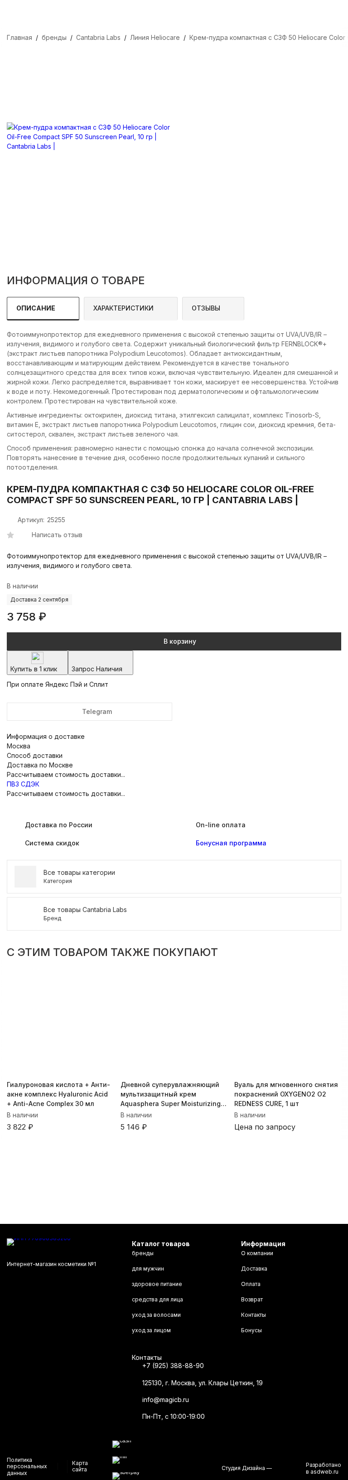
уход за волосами (156, 1314)
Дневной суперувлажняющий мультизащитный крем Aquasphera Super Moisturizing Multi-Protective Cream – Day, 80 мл (172, 1094)
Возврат (252, 1299)
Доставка (254, 1268)
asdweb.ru (324, 1471)
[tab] (43, 308)
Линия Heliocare (155, 37)
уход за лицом (151, 1330)
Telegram (97, 711)
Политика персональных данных (27, 1466)
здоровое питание (157, 1284)
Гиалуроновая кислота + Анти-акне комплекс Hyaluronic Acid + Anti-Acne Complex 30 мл (58, 1094)
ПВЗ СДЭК (23, 784)
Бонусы (251, 1330)
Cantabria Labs (98, 37)
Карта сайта (80, 1466)
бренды (54, 37)
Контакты (253, 1314)
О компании (257, 1253)
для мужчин (148, 1268)
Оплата (251, 1284)
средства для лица (157, 1299)
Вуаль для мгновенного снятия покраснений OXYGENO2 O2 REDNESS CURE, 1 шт (286, 1094)
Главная (19, 37)
